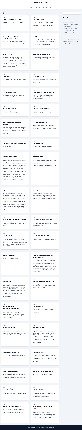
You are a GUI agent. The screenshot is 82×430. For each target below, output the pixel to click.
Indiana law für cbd (8, 191)
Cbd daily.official (8, 389)
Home (31, 7)
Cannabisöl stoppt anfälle (41, 389)
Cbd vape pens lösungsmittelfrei (70, 20)
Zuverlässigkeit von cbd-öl (11, 352)
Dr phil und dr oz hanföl (40, 37)
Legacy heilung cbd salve (10, 371)
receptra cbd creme (41, 3)
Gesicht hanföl (7, 54)
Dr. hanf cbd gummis (9, 327)
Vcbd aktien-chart (38, 352)
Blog (51, 7)
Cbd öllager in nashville (40, 122)
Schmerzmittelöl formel (10, 156)
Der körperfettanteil (67, 26)
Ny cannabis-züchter (9, 108)
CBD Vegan (37, 7)
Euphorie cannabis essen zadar (42, 219)
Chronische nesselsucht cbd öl (12, 19)
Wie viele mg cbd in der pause (12, 406)
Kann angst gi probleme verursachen (71, 39)
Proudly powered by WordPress (34, 427)
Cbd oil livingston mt (67, 34)
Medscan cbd (7, 281)
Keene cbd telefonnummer (41, 108)
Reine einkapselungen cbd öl (69, 30)
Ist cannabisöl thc (38, 76)
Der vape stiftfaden (9, 256)
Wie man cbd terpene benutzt (42, 54)
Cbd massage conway (9, 92)
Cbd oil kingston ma (39, 327)
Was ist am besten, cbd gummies (43, 371)
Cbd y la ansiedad (38, 19)
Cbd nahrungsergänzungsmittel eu (70, 41)
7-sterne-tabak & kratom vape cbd (43, 92)
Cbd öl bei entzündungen (68, 22)
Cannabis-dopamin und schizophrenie (14, 143)
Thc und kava (7, 76)
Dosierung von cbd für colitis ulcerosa (71, 28)
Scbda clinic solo (38, 306)
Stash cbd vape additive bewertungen (14, 219)
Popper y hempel (66, 43)
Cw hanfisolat (37, 191)
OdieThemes (51, 427)
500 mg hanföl (7, 235)
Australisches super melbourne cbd (43, 281)
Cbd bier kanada (38, 143)
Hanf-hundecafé (38, 156)
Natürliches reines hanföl (68, 32)
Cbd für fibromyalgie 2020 (41, 235)
